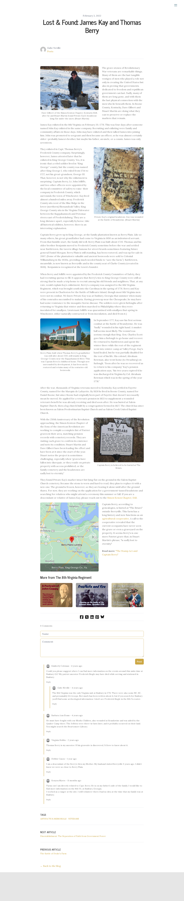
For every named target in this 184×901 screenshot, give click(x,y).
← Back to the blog (50, 865)
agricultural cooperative (115, 518)
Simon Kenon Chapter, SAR (122, 497)
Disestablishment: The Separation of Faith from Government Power (73, 836)
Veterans (73, 818)
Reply (48, 682)
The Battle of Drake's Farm (53, 853)
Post (139, 661)
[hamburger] (176, 5)
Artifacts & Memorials (53, 818)
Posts (50, 51)
